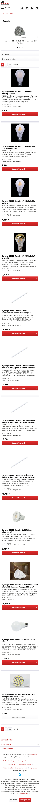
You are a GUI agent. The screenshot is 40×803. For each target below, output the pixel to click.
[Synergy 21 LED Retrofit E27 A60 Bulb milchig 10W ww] (20, 78)
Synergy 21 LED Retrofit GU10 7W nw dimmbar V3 (17, 531)
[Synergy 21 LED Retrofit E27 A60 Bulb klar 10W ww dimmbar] (20, 133)
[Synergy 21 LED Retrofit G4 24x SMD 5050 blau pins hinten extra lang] (20, 681)
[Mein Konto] (32, 8)
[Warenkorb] (37, 8)
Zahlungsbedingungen (24, 764)
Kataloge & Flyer (23, 761)
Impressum (33, 768)
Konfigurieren (25, 800)
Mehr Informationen (23, 793)
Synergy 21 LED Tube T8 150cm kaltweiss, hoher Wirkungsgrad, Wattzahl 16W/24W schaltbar (18, 421)
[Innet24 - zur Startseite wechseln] (5, 3)
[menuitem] (5, 8)
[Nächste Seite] (6, 64)
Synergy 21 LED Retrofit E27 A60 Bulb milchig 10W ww (17, 92)
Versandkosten (33, 754)
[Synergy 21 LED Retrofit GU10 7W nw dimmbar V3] (20, 516)
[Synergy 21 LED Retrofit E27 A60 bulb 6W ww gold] (20, 242)
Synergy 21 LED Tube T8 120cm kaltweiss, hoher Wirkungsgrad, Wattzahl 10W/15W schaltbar (18, 367)
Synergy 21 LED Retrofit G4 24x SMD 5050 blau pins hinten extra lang (18, 695)
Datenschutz (19, 768)
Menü (7, 8)
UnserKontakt (11, 764)
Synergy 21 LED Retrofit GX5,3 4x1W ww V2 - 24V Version (20, 42)
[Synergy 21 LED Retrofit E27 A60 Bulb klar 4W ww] (20, 187)
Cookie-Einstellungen (9, 761)
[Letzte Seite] (10, 64)
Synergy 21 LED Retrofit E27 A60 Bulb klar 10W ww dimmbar (19, 147)
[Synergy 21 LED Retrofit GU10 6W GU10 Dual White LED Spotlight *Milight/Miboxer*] (20, 571)
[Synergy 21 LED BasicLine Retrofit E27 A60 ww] (20, 626)
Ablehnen (13, 800)
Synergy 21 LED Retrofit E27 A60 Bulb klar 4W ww (19, 202)
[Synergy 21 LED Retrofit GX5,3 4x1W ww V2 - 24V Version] (20, 31)
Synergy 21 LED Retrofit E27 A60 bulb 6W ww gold (18, 257)
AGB (26, 768)
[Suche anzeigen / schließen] (22, 8)
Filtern (6, 54)
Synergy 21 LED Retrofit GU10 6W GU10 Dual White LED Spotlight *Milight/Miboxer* (20, 586)
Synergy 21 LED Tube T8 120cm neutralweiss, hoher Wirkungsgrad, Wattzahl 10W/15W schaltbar (16, 312)
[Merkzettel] (27, 8)
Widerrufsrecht (8, 768)
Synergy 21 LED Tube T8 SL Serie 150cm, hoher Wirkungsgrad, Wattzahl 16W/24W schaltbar (18, 476)
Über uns (33, 761)
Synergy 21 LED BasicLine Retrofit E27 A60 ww (19, 641)
